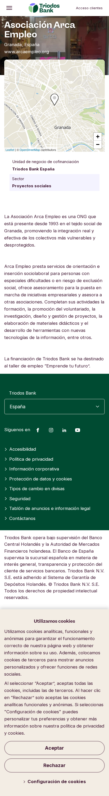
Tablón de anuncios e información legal (49, 508)
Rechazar (54, 765)
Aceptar (54, 748)
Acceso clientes (89, 8)
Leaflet (10, 150)
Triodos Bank (22, 393)
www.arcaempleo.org (26, 51)
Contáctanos (22, 518)
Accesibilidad (22, 449)
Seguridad (19, 498)
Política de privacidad (31, 459)
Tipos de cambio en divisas (37, 488)
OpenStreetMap (30, 150)
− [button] (97, 144)
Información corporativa (34, 468)
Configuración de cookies (57, 781)
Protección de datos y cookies (40, 478)
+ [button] (97, 136)
